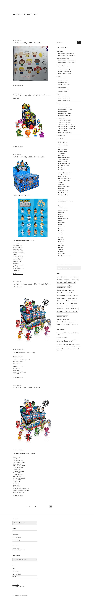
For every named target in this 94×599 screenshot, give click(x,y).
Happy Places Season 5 (64, 100)
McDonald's (60, 308)
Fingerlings (61, 230)
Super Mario (67, 324)
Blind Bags (59, 279)
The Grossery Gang (63, 159)
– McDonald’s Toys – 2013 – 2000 (66, 126)
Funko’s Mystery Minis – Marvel (26, 387)
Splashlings (61, 184)
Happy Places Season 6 (64, 98)
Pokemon (60, 206)
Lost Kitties (61, 170)
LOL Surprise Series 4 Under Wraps (66, 55)
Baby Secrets (61, 167)
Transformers (61, 153)
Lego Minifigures (61, 65)
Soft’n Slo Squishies (63, 142)
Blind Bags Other (61, 141)
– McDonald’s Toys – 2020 (64, 120)
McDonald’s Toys (61, 118)
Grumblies (60, 249)
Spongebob (72, 321)
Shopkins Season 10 (63, 80)
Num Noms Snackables (64, 107)
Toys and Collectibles (62, 204)
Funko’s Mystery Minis (63, 165)
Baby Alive (60, 247)
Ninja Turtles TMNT (63, 176)
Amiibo (59, 277)
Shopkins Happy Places (63, 319)
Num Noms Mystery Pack (64, 105)
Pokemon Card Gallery (62, 337)
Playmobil (60, 216)
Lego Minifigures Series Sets (65, 67)
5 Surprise (60, 182)
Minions (67, 308)
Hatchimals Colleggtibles (63, 58)
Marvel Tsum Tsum (63, 210)
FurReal (60, 224)
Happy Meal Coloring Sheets (65, 132)
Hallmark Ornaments (63, 218)
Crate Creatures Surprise (64, 255)
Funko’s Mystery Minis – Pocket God (28, 157)
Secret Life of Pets (63, 194)
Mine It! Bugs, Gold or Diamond (65, 201)
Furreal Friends (62, 235)
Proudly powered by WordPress (20, 595)
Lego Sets (61, 214)
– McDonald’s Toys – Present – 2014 (67, 124)
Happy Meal (75, 295)
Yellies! (60, 243)
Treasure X (61, 197)
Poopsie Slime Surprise (64, 186)
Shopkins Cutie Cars (61, 87)
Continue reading (18, 85)
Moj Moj (60, 147)
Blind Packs (67, 279)
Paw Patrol (61, 245)
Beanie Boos (61, 222)
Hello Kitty (67, 300)
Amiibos (60, 220)
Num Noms (59, 103)
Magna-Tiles (61, 239)
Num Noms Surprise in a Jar (65, 113)
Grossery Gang (61, 295)
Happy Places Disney (63, 96)
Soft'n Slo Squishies (62, 321)
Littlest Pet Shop (62, 161)
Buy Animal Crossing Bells (18, 549)
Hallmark (69, 295)
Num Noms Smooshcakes (64, 115)
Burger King (75, 279)
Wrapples (60, 233)
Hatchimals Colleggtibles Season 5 (66, 60)
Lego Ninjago (60, 306)
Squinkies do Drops (63, 190)
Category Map (15, 548)
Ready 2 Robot (61, 155)
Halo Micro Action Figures (64, 178)
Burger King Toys (61, 135)
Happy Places (60, 94)
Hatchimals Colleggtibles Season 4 (66, 62)
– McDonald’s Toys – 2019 (64, 122)
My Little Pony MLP (63, 192)
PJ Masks (60, 237)
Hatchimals (61, 212)
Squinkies (59, 324)
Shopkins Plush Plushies (64, 84)
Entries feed (15, 534)
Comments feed (16, 537)
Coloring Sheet (69, 285)
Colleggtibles (60, 285)
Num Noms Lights (62, 111)
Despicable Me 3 (61, 287)
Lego (67, 303)
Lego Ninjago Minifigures (64, 73)
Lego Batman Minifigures (64, 71)
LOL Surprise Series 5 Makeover (66, 53)
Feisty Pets (61, 241)
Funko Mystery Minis (62, 292)
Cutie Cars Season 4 (63, 89)
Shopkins (59, 76)
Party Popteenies (62, 149)
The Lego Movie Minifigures (65, 69)
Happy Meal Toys (72, 298)
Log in (13, 531)
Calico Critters (61, 253)
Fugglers (60, 228)
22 (35, 506)
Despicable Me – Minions (64, 157)
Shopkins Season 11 (63, 78)
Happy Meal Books (62, 130)
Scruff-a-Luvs (61, 226)
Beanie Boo (76, 277)
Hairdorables (61, 188)
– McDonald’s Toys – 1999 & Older (66, 128)
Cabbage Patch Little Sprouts (65, 174)
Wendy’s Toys (60, 138)
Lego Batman (74, 303)
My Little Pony (74, 308)
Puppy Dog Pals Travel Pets (65, 172)
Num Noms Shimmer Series (65, 109)
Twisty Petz (61, 199)
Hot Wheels (75, 300)
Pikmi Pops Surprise (63, 145)
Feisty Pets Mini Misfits (64, 163)
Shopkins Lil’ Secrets (63, 82)
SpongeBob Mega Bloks (64, 180)
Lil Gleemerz (61, 251)
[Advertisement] (47, 29)
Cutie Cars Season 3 (63, 91)
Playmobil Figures (62, 151)
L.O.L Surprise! (60, 51)
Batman (70, 277)
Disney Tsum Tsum (63, 208)
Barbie (64, 277)
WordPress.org (16, 540)
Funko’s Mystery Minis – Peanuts (27, 43)
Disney (69, 287)
